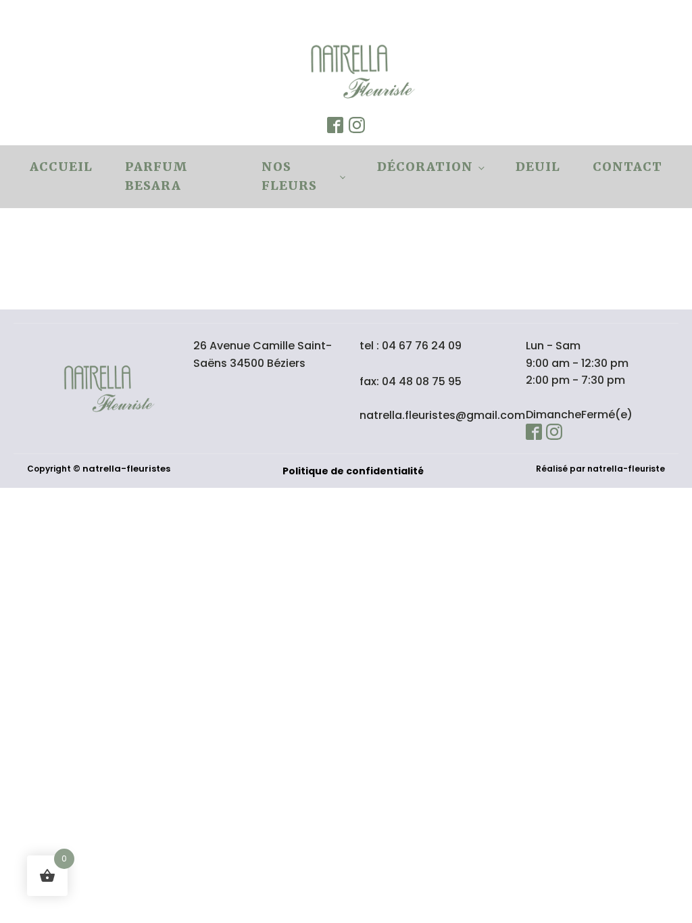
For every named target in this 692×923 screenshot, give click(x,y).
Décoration (425, 166)
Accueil (61, 166)
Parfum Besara (156, 176)
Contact (627, 166)
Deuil (538, 166)
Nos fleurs (289, 176)
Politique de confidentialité (353, 471)
